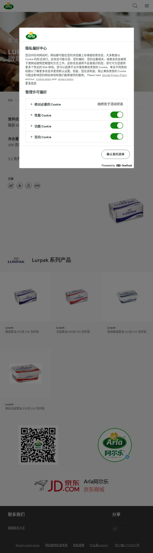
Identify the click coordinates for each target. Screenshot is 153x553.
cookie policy (43, 79)
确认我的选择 (116, 154)
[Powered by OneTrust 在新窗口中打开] (117, 165)
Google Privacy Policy (114, 75)
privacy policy (66, 79)
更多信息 (30, 83)
